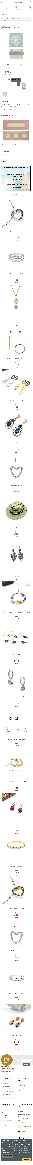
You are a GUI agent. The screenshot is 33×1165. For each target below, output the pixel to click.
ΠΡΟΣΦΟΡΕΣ (3, 20)
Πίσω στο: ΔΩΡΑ (7, 25)
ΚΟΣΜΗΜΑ (3, 8)
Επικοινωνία (22, 1085)
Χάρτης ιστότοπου (23, 1090)
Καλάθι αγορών (6, 1125)
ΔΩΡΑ (3, 27)
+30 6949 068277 (18, 2)
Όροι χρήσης (6, 1096)
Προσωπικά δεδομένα (8, 1091)
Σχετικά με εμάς (6, 1083)
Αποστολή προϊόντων (8, 1088)
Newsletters (5, 1123)
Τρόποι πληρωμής (7, 1086)
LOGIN (3, 33)
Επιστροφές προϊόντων (25, 1088)
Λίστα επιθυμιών (7, 1120)
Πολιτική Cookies (7, 1094)
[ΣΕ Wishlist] (18, 83)
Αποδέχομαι (26, 1159)
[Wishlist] (18, 85)
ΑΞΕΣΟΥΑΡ (3, 14)
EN (30, 2)
